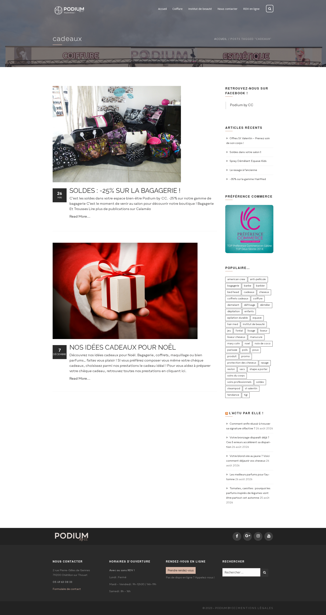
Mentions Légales (255, 608)
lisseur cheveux (236, 337)
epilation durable (237, 318)
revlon (231, 369)
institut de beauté (254, 324)
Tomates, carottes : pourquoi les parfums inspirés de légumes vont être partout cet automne (248, 493)
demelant (233, 305)
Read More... (79, 216)
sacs (242, 369)
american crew (236, 279)
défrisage (249, 305)
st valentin (251, 388)
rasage (265, 363)
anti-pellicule (258, 279)
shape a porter (259, 369)
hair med (232, 324)
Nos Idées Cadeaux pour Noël (122, 347)
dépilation (233, 311)
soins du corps (236, 376)
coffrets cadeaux (237, 298)
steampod (233, 388)
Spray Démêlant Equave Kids (248, 161)
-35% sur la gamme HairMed (248, 179)
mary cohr (233, 343)
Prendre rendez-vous (181, 570)
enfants (249, 311)
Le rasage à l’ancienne (243, 170)
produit (232, 356)
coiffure (258, 298)
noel (247, 343)
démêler (265, 305)
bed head (233, 292)
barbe (247, 286)
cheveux (264, 292)
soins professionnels (239, 382)
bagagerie (233, 286)
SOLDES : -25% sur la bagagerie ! (125, 190)
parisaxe (232, 350)
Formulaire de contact (67, 589)
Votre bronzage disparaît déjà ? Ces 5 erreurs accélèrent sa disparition (248, 442)
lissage (251, 331)
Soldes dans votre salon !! (245, 152)
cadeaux (249, 292)
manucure (256, 337)
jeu (229, 331)
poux (255, 350)
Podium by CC (241, 105)
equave (257, 318)
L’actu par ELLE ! (246, 413)
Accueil (220, 38)
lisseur (263, 331)
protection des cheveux (241, 363)
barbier (260, 286)
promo (245, 356)
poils (245, 350)
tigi (246, 395)
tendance (233, 395)
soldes (260, 382)
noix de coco (263, 343)
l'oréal (239, 331)
